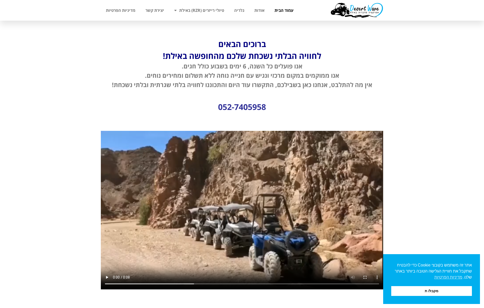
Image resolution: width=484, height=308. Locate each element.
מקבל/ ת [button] (431, 291)
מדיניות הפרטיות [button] (448, 277)
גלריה (239, 10)
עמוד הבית (284, 10)
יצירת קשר (154, 10)
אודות (259, 10)
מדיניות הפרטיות (120, 10)
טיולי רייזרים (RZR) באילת (201, 10)
